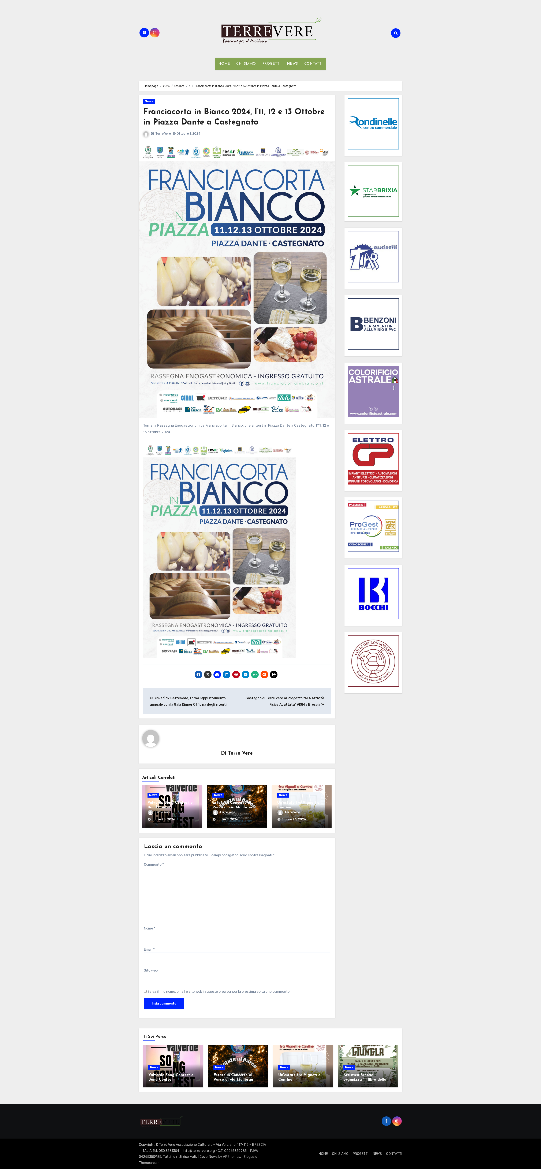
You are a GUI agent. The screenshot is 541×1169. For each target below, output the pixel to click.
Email (149, 949)
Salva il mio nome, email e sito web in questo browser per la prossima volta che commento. (219, 992)
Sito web (151, 970)
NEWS (292, 64)
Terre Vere (163, 134)
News (149, 101)
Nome (149, 928)
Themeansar (148, 1163)
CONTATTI (313, 64)
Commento (154, 864)
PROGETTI (271, 64)
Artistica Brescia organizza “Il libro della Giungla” (364, 1079)
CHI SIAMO (246, 64)
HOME (224, 64)
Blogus (248, 1157)
